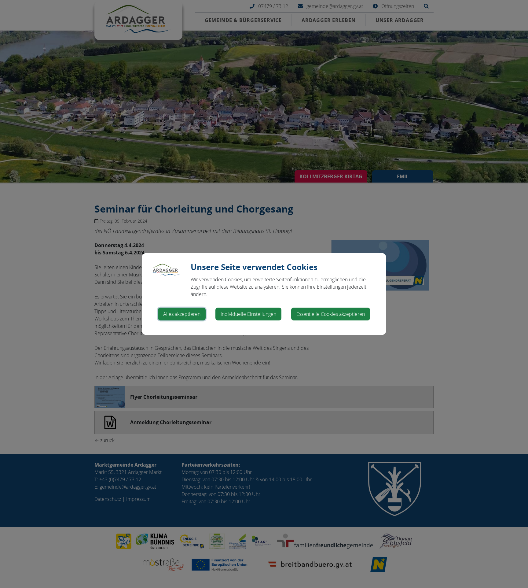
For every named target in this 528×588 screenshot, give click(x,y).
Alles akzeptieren (181, 314)
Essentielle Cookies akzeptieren (330, 314)
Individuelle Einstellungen (248, 314)
